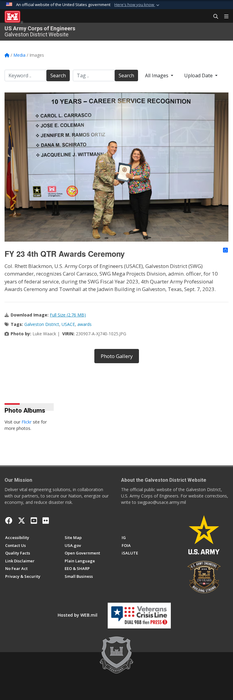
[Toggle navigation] (223, 16)
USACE (68, 324)
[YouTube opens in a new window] (34, 520)
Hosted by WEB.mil (77, 615)
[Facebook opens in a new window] (8, 520)
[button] (137, 5)
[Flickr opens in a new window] (45, 520)
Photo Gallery (117, 356)
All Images (157, 75)
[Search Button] (213, 16)
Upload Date (199, 75)
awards (84, 324)
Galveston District (41, 324)
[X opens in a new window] (21, 520)
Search (58, 75)
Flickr (27, 422)
